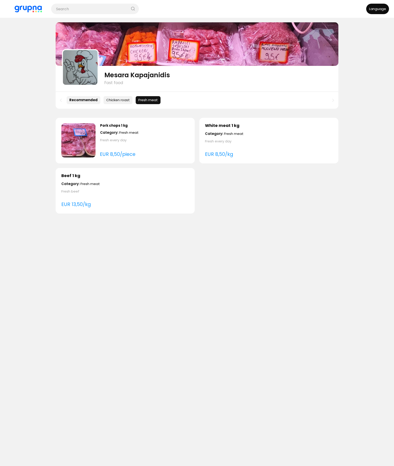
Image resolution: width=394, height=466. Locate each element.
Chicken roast (118, 100)
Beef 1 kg (70, 175)
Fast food (113, 82)
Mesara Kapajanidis (137, 75)
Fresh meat (148, 100)
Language (377, 8)
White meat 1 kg (222, 125)
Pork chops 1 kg (114, 125)
